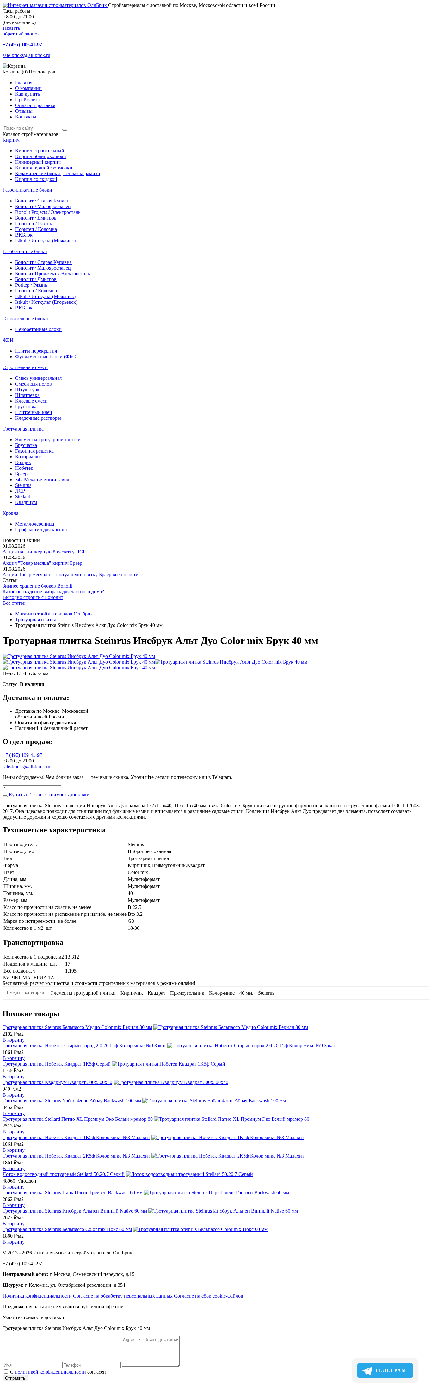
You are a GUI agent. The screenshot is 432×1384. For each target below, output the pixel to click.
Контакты (25, 116)
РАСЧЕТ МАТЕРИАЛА (28, 977)
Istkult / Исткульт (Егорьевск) (46, 302)
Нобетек (24, 468)
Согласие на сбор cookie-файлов (208, 1295)
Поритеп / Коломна (36, 229)
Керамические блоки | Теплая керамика (57, 173)
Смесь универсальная (38, 378)
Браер (21, 473)
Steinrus (23, 485)
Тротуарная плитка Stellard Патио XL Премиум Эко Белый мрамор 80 (78, 1119)
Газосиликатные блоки (27, 190)
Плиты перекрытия (36, 351)
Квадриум (26, 502)
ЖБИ (8, 340)
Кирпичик (131, 993)
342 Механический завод (42, 479)
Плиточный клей (33, 412)
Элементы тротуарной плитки (48, 439)
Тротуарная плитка (23, 428)
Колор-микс (28, 456)
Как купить (27, 94)
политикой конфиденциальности (50, 1371)
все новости (126, 574)
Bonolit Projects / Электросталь (47, 212)
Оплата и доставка (35, 105)
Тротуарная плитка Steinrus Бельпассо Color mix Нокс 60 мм (67, 1229)
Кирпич (11, 140)
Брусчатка (26, 445)
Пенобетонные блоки (38, 329)
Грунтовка (26, 406)
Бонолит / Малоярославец (43, 206)
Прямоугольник (187, 993)
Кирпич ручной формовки (43, 167)
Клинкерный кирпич (38, 162)
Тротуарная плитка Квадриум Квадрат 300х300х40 (57, 1082)
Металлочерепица (34, 523)
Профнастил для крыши (41, 529)
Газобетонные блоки (25, 251)
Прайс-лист (27, 99)
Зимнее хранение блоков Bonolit (37, 586)
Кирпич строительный (39, 150)
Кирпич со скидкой (36, 179)
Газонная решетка (34, 451)
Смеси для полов (33, 383)
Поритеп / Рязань (33, 223)
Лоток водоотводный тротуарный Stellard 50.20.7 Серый (64, 1174)
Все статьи (14, 603)
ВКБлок (24, 235)
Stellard (22, 496)
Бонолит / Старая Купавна (43, 200)
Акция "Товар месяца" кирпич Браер (42, 563)
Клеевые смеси (31, 401)
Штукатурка (28, 389)
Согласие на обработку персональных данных (123, 1295)
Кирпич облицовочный (40, 156)
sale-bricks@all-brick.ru (26, 55)
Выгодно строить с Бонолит (33, 597)
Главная (23, 82)
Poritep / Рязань (31, 285)
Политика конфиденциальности (37, 1295)
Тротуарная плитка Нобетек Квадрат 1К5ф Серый (57, 1064)
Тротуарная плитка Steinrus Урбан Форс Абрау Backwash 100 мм (72, 1100)
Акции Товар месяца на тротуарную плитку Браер (57, 574)
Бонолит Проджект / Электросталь (52, 273)
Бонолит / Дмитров (36, 217)
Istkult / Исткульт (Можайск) (45, 240)
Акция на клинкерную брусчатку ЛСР (44, 551)
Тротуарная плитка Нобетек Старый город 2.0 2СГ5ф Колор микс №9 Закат (84, 1045)
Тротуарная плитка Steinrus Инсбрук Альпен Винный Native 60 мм (75, 1211)
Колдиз (23, 462)
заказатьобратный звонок (21, 30)
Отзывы (24, 111)
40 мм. (246, 993)
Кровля (10, 513)
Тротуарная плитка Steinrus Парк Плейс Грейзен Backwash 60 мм (73, 1192)
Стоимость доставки (67, 794)
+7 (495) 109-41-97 (22, 44)
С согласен (58, 1371)
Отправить (15, 1378)
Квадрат (156, 993)
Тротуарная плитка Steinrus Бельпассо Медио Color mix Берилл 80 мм (77, 1027)
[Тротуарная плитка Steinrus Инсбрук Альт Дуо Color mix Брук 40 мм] (79, 656)
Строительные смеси (25, 367)
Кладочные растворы (38, 418)
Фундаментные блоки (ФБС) (46, 356)
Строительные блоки (25, 318)
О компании (28, 88)
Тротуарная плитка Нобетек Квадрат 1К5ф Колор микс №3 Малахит (76, 1137)
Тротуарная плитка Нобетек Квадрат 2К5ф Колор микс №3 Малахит (76, 1155)
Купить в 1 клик (26, 794)
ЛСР (20, 491)
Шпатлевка (27, 395)
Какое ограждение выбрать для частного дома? (53, 591)
